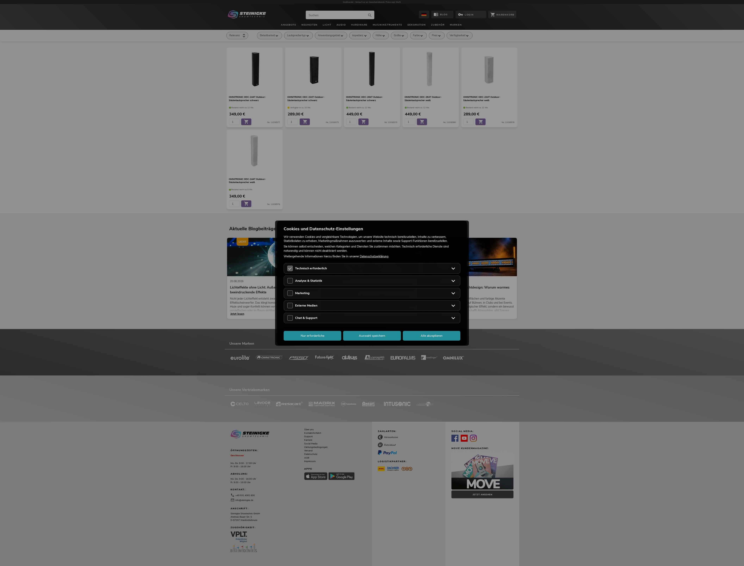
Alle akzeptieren (432, 335)
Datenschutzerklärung (374, 256)
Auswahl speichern (372, 335)
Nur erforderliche (312, 335)
